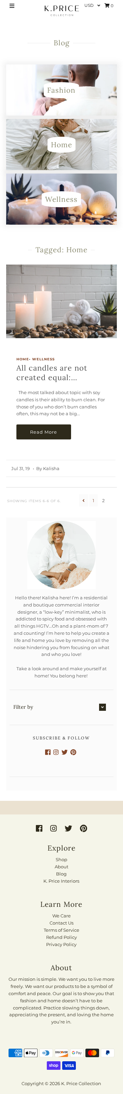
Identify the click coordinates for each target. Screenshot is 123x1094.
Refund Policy (61, 937)
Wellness (43, 359)
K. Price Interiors (61, 881)
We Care (61, 915)
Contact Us (61, 923)
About (61, 866)
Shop (61, 859)
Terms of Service (61, 930)
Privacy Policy (61, 944)
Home (22, 359)
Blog (61, 873)
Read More (43, 432)
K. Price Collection (81, 1083)
